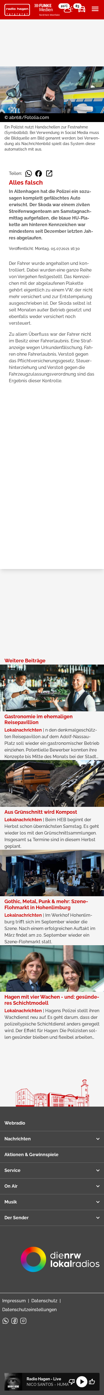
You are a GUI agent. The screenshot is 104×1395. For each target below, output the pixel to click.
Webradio (14, 1123)
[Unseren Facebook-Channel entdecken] (14, 1321)
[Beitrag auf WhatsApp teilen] (28, 173)
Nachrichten (17, 1138)
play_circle (81, 1381)
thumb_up (91, 1381)
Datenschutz (44, 1300)
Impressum (14, 1300)
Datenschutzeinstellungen (29, 1309)
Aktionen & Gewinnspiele (31, 1154)
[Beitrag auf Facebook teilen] (38, 173)
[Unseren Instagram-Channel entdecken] (23, 1321)
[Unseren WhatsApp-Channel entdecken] (5, 1321)
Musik (10, 1202)
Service (12, 1170)
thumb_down (72, 1381)
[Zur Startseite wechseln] (17, 10)
